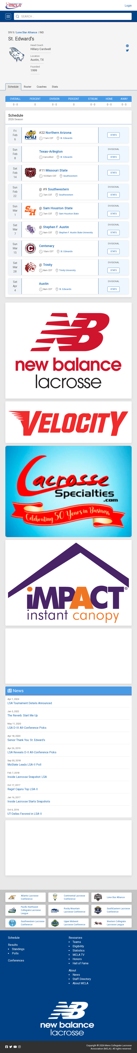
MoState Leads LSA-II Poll (24, 764)
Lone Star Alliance (26, 32)
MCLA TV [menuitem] (78, 954)
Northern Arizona (58, 132)
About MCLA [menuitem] (80, 983)
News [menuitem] (76, 974)
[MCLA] (14, 5)
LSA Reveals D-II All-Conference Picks (31, 752)
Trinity (47, 265)
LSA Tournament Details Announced (29, 703)
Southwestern (70, 176)
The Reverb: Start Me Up (22, 715)
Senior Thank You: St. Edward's (26, 740)
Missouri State (57, 170)
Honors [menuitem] (77, 959)
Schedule (13, 86)
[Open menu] (8, 16)
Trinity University (67, 270)
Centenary (46, 246)
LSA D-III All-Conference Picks (26, 727)
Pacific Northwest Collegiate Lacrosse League (31, 910)
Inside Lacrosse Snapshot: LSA (27, 777)
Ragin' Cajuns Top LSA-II (22, 789)
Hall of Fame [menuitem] (80, 963)
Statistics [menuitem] (79, 950)
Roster (27, 86)
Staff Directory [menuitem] (82, 979)
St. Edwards (66, 138)
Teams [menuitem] (77, 942)
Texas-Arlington (51, 151)
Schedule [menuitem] (14, 937)
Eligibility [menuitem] (78, 946)
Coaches (42, 86)
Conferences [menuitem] (16, 960)
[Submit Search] (17, 16)
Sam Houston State (58, 208)
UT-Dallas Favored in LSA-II (24, 813)
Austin (44, 283)
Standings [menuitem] (18, 949)
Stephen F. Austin (56, 227)
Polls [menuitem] (15, 953)
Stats (55, 86)
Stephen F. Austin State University (76, 232)
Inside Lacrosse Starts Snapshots (28, 801)
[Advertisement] (68, 656)
